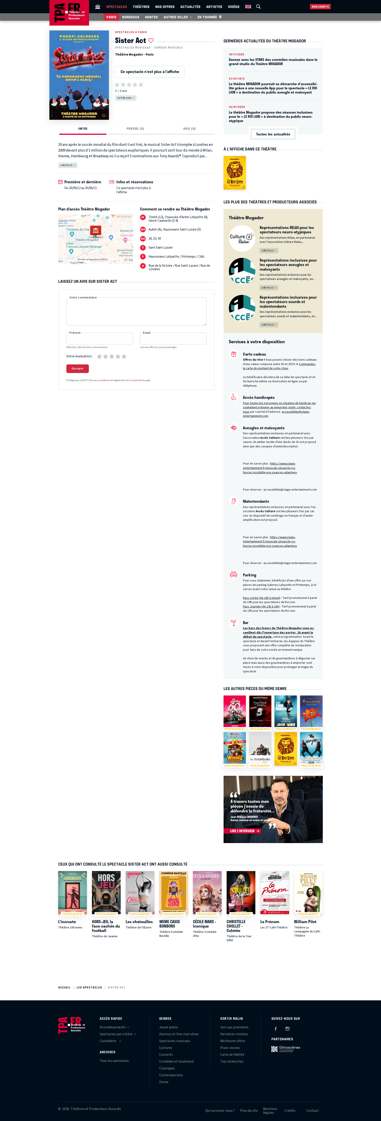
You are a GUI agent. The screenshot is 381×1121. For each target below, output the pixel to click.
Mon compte (320, 6)
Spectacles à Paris (131, 32)
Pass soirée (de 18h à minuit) (261, 598)
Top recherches (231, 1061)
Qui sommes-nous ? (220, 1110)
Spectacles (116, 6)
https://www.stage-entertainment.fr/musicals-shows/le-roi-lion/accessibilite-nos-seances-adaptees (270, 467)
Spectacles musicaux (133, 47)
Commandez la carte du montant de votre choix (279, 366)
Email (147, 333)
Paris (111, 17)
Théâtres (141, 6)
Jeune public (168, 1027)
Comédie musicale (168, 47)
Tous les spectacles (114, 1060)
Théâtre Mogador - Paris (134, 54)
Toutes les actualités (273, 134)
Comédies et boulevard (176, 1061)
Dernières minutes (234, 1034)
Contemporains (171, 1075)
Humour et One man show (179, 1034)
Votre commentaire (83, 298)
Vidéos (233, 6)
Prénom (74, 333)
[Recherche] (258, 6)
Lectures (165, 1047)
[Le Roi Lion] (235, 172)
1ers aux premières (234, 1027)
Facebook (275, 1028)
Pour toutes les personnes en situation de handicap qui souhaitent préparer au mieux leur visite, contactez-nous (279, 407)
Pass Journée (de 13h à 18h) (261, 606)
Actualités (190, 6)
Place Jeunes (230, 1047)
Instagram (287, 1028)
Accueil (64, 987)
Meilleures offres (232, 1041)
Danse (163, 1082)
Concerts (166, 1054)
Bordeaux (130, 17)
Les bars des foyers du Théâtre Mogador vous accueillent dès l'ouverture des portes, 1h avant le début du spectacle (278, 632)
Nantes (151, 17)
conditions (104, 380)
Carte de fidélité (232, 1054)
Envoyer (78, 368)
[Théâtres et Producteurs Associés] (97, 7)
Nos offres (165, 6)
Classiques (167, 1068)
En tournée (207, 17)
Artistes (214, 6)
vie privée (136, 380)
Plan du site (249, 1110)
